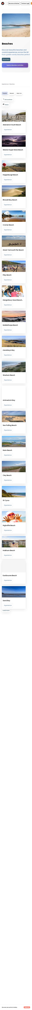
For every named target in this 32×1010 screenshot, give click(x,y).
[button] (14, 3)
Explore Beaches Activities (15, 65)
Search (27, 1007)
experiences (5, 84)
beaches (12, 84)
